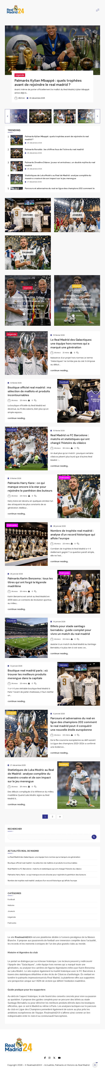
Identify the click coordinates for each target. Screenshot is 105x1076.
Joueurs (27, 286)
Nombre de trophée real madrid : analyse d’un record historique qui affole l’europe (72, 534)
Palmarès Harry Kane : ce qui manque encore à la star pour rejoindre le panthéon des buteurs (30, 486)
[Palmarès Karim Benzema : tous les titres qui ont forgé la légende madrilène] (78, 592)
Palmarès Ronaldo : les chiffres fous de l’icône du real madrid (54, 149)
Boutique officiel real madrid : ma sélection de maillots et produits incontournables (29, 391)
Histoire (63, 665)
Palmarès (64, 477)
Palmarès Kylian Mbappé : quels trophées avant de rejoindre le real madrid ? (48, 82)
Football (64, 382)
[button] (7, 116)
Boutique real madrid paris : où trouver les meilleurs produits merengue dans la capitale (28, 674)
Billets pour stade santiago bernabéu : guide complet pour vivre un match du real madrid (70, 630)
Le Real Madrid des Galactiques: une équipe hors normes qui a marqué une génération (71, 343)
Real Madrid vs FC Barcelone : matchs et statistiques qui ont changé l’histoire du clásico (70, 439)
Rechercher (15, 828)
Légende (20, 75)
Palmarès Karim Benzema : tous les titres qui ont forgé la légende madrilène (30, 582)
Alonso (21, 98)
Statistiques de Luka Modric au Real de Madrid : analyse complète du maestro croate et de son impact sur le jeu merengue (31, 775)
